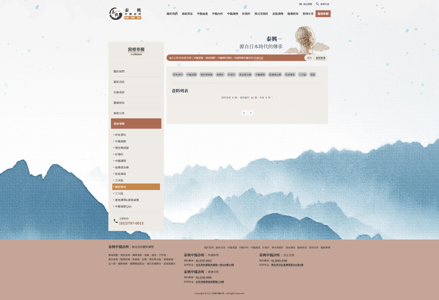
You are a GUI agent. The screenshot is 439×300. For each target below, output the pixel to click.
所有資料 (120, 135)
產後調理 (277, 14)
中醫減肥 (120, 141)
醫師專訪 (120, 187)
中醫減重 (202, 14)
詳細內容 (258, 57)
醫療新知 (292, 14)
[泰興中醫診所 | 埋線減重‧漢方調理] (126, 13)
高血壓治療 (245, 74)
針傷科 (246, 14)
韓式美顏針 (261, 14)
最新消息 (187, 14)
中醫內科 (217, 14)
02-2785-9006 (204, 277)
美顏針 (220, 74)
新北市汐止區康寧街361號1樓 (287, 264)
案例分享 (307, 14)
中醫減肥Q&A (123, 206)
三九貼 (119, 193)
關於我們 (172, 14)
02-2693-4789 (279, 260)
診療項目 (119, 92)
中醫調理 (232, 14)
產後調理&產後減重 (127, 200)
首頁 (309, 57)
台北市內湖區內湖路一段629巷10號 (215, 264)
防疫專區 (120, 174)
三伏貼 (119, 180)
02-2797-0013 (204, 260)
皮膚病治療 (122, 167)
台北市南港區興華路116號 (210, 281)
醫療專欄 (323, 14)
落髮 (312, 74)
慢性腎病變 (122, 148)
